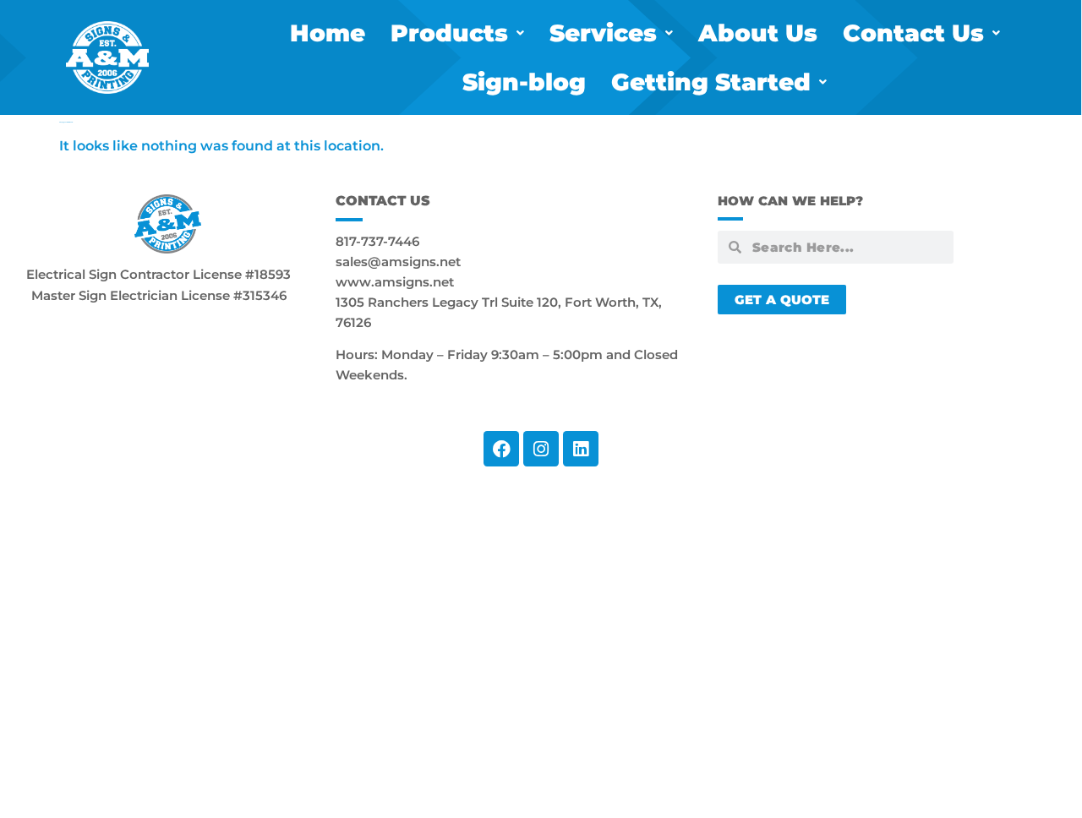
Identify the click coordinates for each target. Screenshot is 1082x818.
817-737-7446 (377, 241)
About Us (757, 33)
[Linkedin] (580, 448)
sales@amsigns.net (398, 262)
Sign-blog (524, 82)
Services (603, 33)
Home (327, 33)
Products (449, 33)
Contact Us (913, 33)
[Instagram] (541, 448)
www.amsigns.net (395, 282)
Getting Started (711, 82)
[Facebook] (501, 448)
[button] (457, 32)
